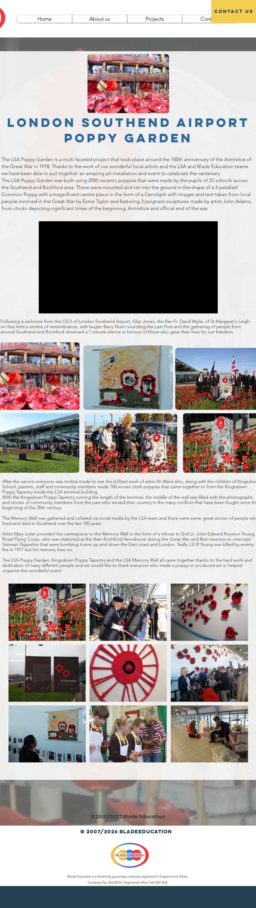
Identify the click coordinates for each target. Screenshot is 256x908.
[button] (47, 612)
